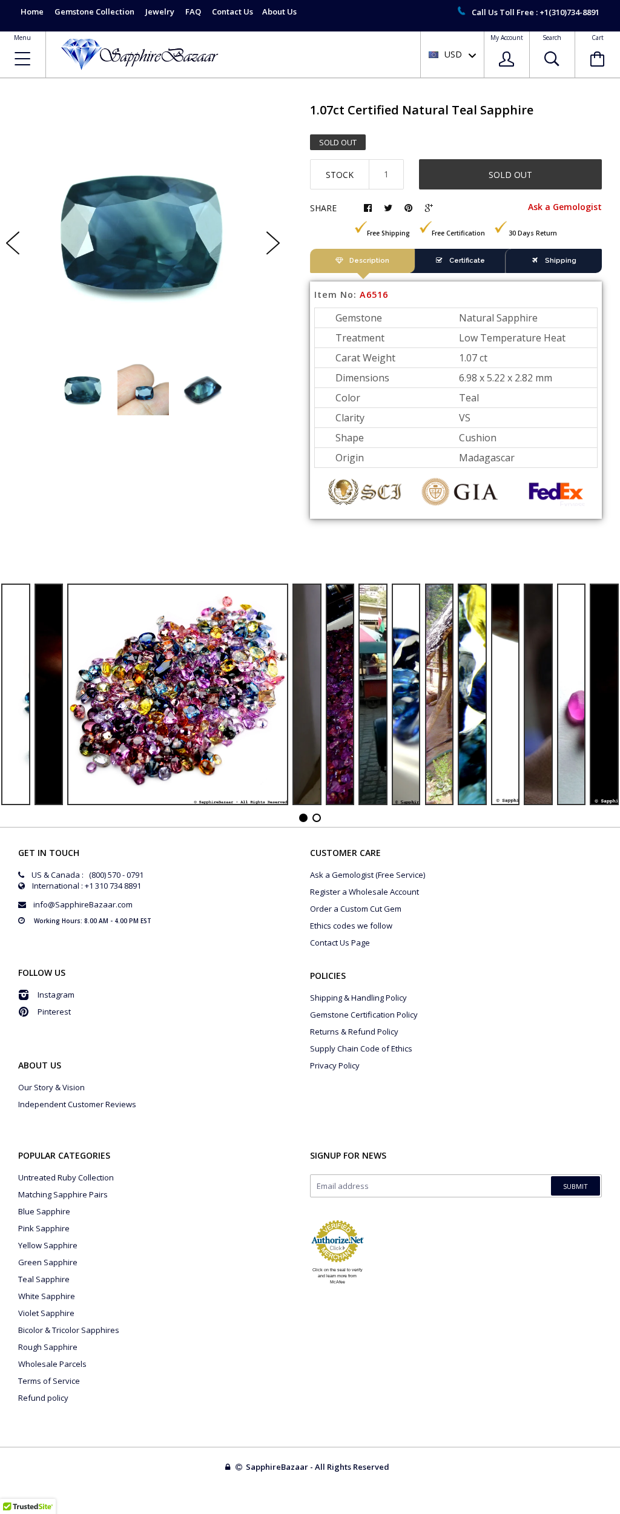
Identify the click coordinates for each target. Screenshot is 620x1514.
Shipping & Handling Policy (358, 997)
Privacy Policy (335, 1065)
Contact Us (232, 11)
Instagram (56, 994)
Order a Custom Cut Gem (355, 908)
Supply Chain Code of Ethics (361, 1048)
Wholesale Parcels (52, 1363)
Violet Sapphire (46, 1313)
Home (32, 11)
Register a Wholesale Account (364, 891)
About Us (279, 11)
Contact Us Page (340, 942)
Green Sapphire (48, 1262)
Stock (340, 174)
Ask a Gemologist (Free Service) (367, 874)
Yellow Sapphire (48, 1245)
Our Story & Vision (51, 1087)
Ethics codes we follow (351, 925)
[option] (143, 233)
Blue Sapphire (44, 1211)
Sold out (510, 174)
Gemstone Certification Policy (364, 1014)
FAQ (193, 11)
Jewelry (159, 11)
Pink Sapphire (44, 1228)
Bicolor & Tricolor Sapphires (68, 1330)
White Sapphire (46, 1296)
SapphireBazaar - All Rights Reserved (318, 1466)
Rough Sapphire (48, 1346)
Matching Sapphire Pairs (63, 1194)
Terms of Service (49, 1380)
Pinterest (54, 1011)
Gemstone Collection (94, 11)
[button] (619, 1511)
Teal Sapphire (44, 1279)
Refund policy (43, 1397)
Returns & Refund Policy (354, 1031)
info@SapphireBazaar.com (83, 904)
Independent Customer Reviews (77, 1104)
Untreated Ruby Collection (66, 1177)
